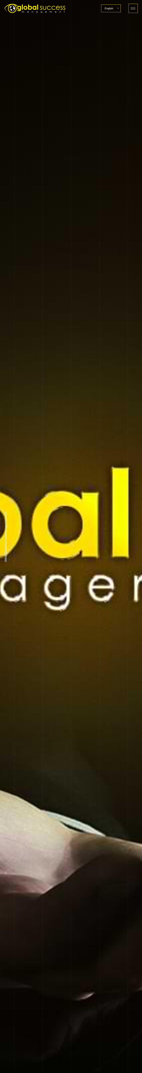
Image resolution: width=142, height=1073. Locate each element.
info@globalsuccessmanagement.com (5, 536)
